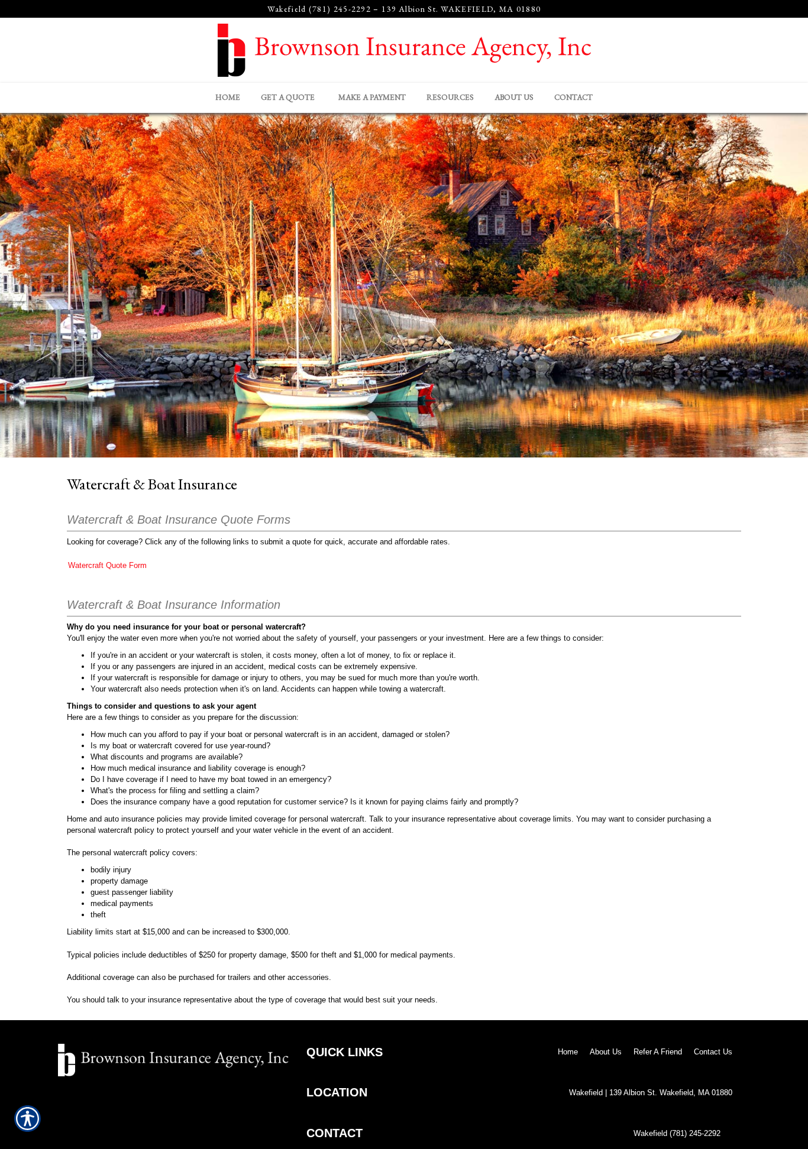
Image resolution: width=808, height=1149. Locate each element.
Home (568, 1051)
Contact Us (713, 1051)
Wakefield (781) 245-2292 (319, 9)
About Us (606, 1051)
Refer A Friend (658, 1051)
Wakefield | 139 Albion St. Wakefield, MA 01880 (650, 1092)
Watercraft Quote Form (107, 565)
